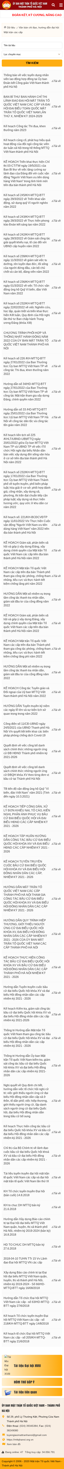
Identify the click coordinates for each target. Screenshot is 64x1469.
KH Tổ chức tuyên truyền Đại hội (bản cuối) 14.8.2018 (24, 1193)
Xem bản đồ (13, 1444)
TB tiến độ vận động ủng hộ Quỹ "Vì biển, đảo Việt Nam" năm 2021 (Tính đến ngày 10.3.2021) (26, 792)
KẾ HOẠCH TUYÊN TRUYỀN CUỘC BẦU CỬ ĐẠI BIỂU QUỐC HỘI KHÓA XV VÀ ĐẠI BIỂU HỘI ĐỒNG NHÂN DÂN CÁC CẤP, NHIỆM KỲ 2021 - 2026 (25, 869)
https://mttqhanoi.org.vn (20, 1439)
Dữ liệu (11, 27)
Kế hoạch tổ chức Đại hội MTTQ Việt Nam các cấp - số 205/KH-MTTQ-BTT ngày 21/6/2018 (27, 1337)
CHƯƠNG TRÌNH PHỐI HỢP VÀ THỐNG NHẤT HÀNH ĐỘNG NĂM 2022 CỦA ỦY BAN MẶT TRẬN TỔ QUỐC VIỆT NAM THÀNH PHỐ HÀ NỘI (26, 340)
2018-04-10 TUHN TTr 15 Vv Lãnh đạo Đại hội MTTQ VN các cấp (25, 1260)
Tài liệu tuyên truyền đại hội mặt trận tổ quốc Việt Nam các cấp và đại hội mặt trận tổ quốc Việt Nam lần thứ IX (26, 1177)
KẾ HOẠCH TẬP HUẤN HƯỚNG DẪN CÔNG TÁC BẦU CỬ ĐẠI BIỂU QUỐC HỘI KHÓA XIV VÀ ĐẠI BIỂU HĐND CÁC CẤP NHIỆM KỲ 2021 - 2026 (27, 843)
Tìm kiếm (32, 62)
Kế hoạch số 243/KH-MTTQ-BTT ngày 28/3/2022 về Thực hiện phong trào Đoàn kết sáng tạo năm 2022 (26, 220)
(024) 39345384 (29, 1425)
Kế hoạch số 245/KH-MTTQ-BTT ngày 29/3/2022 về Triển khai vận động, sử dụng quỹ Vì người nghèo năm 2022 (26, 201)
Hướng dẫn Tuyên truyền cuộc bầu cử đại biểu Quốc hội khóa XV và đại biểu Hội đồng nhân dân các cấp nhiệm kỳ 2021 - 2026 (27, 992)
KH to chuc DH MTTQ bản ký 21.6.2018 (22, 1207)
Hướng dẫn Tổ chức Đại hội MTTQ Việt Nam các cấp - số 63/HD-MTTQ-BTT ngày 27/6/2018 (27, 1302)
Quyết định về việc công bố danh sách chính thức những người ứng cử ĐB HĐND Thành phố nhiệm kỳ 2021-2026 (25, 751)
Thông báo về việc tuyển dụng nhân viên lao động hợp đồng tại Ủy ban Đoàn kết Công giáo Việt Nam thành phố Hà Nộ (26, 81)
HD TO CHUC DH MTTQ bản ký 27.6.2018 (24, 1246)
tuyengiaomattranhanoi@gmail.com (27, 1435)
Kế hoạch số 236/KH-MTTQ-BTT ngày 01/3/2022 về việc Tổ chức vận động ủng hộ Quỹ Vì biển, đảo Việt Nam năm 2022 (26, 287)
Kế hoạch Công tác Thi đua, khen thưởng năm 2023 (25, 128)
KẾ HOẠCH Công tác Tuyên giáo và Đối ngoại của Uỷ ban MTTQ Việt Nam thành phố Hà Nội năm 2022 (26, 692)
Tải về (57, 80)
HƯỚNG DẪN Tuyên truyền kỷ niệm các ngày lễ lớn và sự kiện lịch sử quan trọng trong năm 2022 (26, 709)
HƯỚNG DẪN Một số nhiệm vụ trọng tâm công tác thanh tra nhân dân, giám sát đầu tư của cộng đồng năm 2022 (27, 599)
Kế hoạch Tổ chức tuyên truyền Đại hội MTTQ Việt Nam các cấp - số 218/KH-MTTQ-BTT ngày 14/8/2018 (26, 1319)
